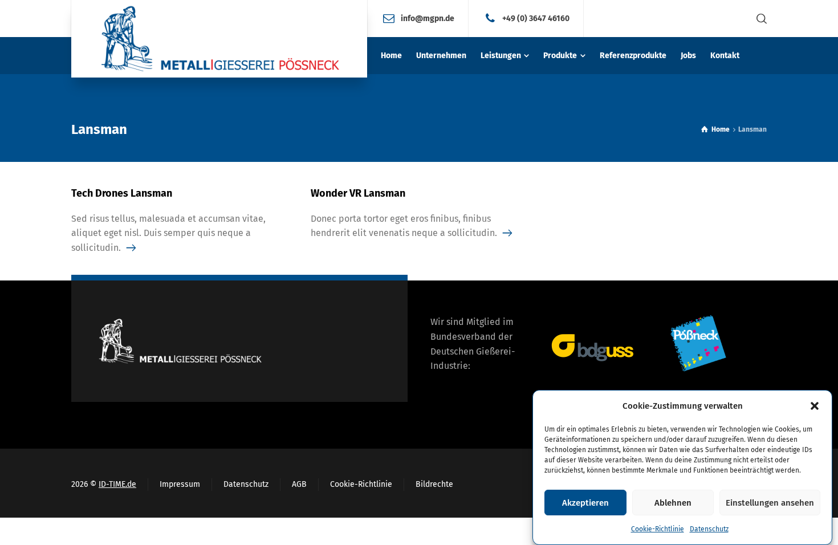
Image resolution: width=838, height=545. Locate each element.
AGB (299, 484)
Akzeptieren (585, 503)
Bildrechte (434, 484)
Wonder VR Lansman (358, 193)
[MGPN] (219, 39)
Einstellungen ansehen (770, 503)
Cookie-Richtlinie (657, 529)
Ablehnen (672, 503)
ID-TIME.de (117, 484)
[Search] (759, 18)
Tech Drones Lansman (121, 193)
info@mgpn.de (427, 18)
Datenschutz (709, 529)
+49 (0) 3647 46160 (535, 18)
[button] (814, 406)
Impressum (180, 484)
